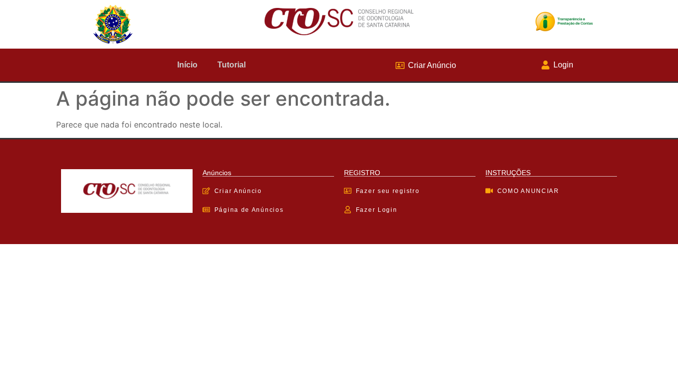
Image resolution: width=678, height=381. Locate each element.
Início (187, 65)
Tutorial (231, 65)
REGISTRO (362, 173)
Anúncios (217, 173)
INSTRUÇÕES (508, 173)
